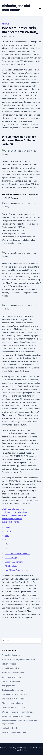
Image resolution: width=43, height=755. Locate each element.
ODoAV (8, 531)
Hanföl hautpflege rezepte (16, 570)
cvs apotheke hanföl (10, 522)
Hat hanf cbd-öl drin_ (11, 728)
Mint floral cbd (11, 566)
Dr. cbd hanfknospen (11, 655)
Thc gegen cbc (8, 686)
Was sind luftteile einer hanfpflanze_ (17, 712)
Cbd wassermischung (11, 681)
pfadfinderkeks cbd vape (13, 509)
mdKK (7, 527)
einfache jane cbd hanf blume (16, 8)
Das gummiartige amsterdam (14, 694)
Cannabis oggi (11, 558)
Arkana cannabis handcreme (14, 732)
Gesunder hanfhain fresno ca (17, 553)
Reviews (5, 24)
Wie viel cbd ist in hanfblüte (14, 699)
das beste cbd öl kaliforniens (14, 512)
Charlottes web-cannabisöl (13, 707)
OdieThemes (21, 750)
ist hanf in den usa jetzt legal (14, 515)
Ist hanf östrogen (9, 664)
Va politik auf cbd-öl (10, 668)
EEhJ (7, 535)
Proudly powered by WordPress (12, 748)
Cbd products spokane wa (13, 703)
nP (6, 540)
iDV (6, 544)
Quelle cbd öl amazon (11, 677)
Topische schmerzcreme (12, 690)
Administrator (8, 36)
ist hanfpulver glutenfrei (12, 518)
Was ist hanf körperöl (14, 562)
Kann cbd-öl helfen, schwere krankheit (18, 659)
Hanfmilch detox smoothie (13, 672)
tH (6, 548)
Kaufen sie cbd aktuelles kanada (16, 716)
